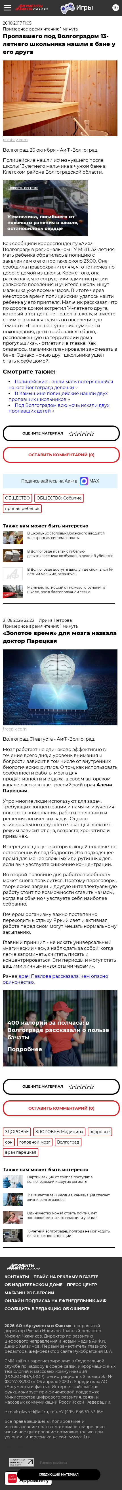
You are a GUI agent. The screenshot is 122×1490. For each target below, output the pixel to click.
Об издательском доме (33, 1284)
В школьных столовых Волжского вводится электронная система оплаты (66, 535)
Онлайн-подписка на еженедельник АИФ (55, 1300)
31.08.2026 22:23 (18, 620)
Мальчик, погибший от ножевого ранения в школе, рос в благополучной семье (66, 589)
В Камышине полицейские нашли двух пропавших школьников (58, 396)
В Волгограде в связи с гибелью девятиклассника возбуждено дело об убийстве (70, 553)
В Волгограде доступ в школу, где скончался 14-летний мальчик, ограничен (70, 571)
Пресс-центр (82, 1284)
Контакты (17, 1276)
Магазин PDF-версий (29, 1292)
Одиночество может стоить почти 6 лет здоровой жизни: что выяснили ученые (62, 1215)
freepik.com (15, 729)
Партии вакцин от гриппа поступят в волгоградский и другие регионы (59, 1179)
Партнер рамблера (53, 1462)
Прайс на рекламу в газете (65, 1276)
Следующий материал (59, 1474)
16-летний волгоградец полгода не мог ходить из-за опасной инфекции (68, 1233)
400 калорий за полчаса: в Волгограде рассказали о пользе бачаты (58, 1030)
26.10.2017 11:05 (17, 23)
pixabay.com (15, 139)
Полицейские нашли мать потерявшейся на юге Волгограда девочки (61, 384)
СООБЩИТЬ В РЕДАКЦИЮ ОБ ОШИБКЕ (47, 1308)
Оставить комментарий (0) (61, 454)
